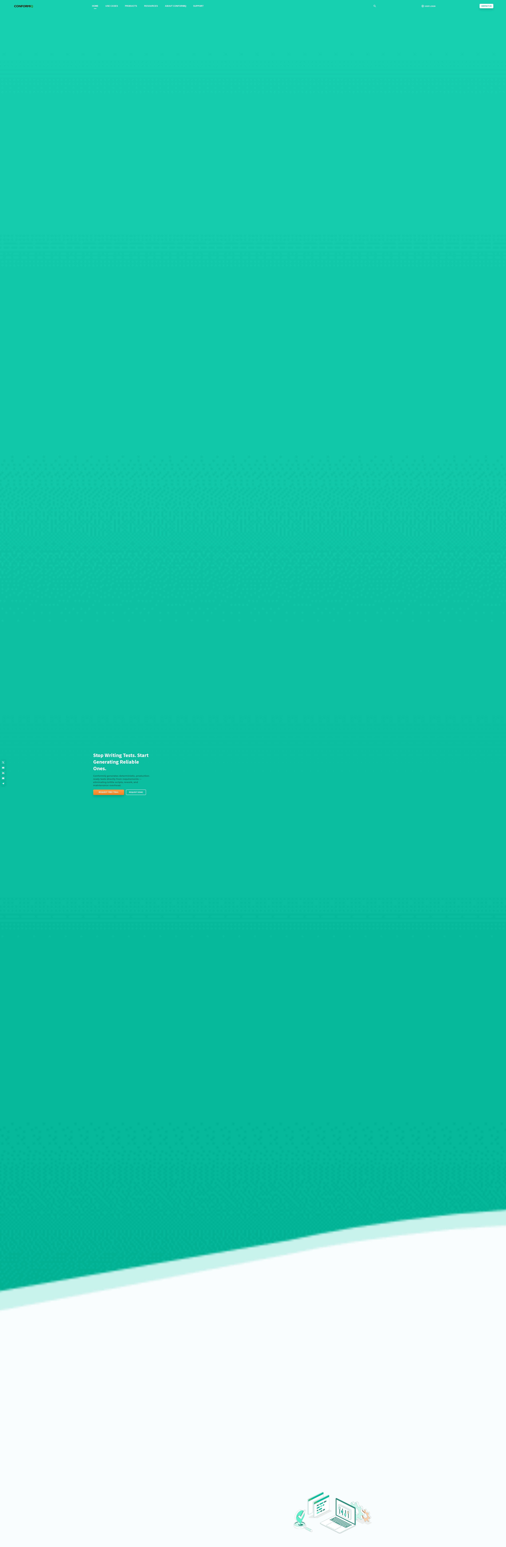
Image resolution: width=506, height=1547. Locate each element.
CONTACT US (486, 6)
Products (131, 6)
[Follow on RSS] (3, 778)
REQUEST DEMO (136, 792)
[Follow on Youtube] (3, 768)
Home (95, 6)
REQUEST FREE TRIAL (108, 792)
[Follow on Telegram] (3, 783)
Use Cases (111, 6)
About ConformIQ (175, 6)
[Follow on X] (3, 762)
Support (198, 6)
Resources (151, 6)
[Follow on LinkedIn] (3, 773)
